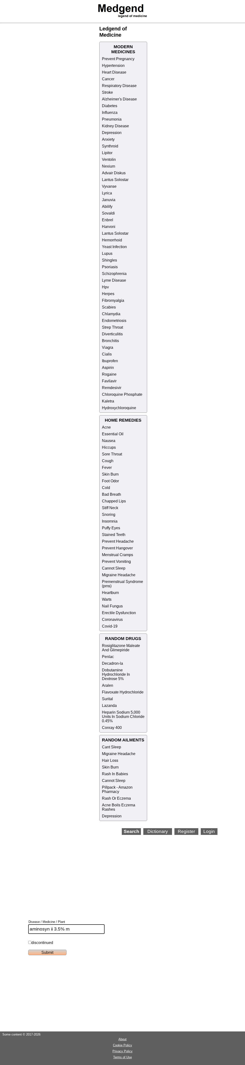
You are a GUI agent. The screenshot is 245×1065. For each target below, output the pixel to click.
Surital (107, 699)
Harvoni (108, 227)
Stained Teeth (113, 535)
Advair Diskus (114, 173)
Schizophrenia (114, 274)
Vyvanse (109, 186)
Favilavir (109, 381)
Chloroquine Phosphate (122, 394)
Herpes (108, 294)
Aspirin (108, 368)
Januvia (108, 200)
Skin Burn (110, 474)
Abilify (107, 206)
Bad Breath (111, 494)
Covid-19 (109, 626)
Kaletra (108, 401)
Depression (112, 133)
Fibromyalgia (113, 300)
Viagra (107, 347)
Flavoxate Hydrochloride (123, 692)
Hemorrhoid (112, 240)
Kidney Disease (115, 126)
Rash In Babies (115, 774)
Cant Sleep (111, 747)
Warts (106, 599)
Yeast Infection (114, 247)
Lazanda (109, 706)
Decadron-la (112, 663)
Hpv (105, 287)
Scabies (109, 307)
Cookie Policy (122, 1045)
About (122, 1039)
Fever (107, 468)
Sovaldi (108, 213)
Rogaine (109, 374)
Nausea (108, 441)
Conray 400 (112, 728)
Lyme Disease (114, 280)
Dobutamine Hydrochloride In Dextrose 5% (116, 674)
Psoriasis (110, 267)
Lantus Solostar (115, 180)
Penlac (108, 657)
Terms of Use (122, 1057)
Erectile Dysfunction (119, 613)
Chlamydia (111, 314)
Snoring (108, 514)
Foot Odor (110, 481)
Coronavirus (112, 619)
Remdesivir (111, 388)
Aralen (107, 685)
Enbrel (107, 220)
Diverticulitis (112, 334)
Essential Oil (112, 434)
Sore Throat (112, 454)
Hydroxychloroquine (119, 408)
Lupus (107, 253)
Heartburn (110, 593)
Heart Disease (114, 72)
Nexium (108, 166)
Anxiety (108, 139)
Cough (107, 461)
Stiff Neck (110, 508)
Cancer (108, 79)
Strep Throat (112, 327)
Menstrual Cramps (117, 555)
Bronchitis (110, 341)
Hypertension (113, 66)
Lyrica (107, 193)
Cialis (107, 354)
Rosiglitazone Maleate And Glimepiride (121, 648)
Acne (106, 427)
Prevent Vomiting (116, 561)
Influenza (109, 113)
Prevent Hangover (117, 548)
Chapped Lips (114, 501)
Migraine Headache (118, 575)
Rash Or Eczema (116, 798)
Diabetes (109, 106)
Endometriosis (114, 321)
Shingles (109, 260)
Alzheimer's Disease (119, 99)
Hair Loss (110, 760)
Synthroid (110, 146)
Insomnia (109, 521)
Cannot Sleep (113, 568)
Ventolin (109, 159)
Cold (106, 488)
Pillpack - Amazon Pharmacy (117, 789)
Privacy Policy (122, 1051)
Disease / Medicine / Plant (46, 922)
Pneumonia (112, 119)
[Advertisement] (136, 870)
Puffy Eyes (111, 528)
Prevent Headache (118, 541)
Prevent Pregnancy (118, 59)
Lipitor (107, 153)
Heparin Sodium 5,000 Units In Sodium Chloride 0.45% (123, 716)
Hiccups (109, 447)
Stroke (107, 92)
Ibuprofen (110, 361)
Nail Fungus (112, 606)
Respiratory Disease (119, 86)
